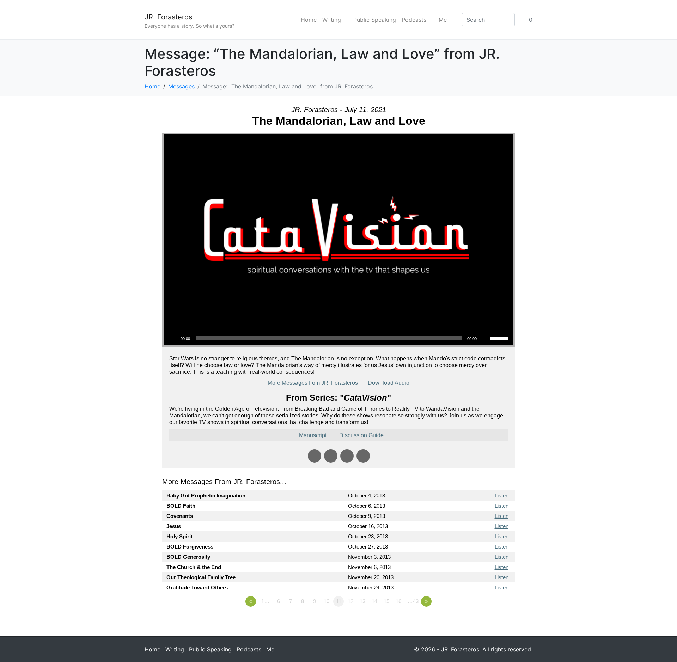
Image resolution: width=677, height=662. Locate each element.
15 (386, 601)
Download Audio (388, 383)
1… (265, 601)
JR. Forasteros (168, 17)
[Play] (172, 338)
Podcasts (414, 19)
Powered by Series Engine (489, 621)
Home (309, 19)
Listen (501, 496)
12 (350, 601)
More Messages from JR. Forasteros (313, 383)
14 (374, 601)
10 (326, 601)
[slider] (500, 337)
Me (443, 19)
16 (398, 601)
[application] (338, 338)
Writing (331, 19)
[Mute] (484, 338)
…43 (413, 601)
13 (362, 601)
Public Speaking (374, 19)
